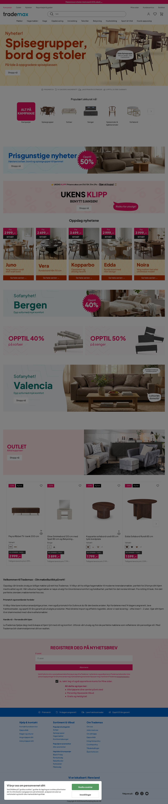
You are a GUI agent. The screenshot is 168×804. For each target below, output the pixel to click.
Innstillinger (85, 794)
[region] (53, 790)
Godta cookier (85, 787)
